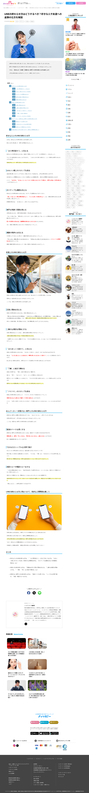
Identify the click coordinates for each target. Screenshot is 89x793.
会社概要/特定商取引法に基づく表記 (40, 768)
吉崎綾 (73, 179)
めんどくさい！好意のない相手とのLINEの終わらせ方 (23, 119)
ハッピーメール (76, 166)
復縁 (78, 183)
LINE (17, 21)
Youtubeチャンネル (76, 153)
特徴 (69, 128)
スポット (68, 162)
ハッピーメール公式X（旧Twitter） (65, 764)
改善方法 (78, 188)
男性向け (68, 196)
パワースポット (69, 168)
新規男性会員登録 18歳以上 (14, 780)
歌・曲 (78, 190)
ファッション (78, 168)
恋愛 (69, 112)
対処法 (27, 21)
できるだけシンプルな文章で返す (22, 124)
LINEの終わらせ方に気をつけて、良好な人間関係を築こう (24, 129)
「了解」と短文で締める (20, 113)
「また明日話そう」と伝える (21, 89)
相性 (74, 196)
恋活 (69, 116)
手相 (73, 188)
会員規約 (35, 764)
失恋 (69, 101)
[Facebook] (28, 592)
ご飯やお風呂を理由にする (20, 108)
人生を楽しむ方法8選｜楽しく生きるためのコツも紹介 (37, 652)
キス (68, 160)
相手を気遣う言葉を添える (20, 97)
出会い (68, 31)
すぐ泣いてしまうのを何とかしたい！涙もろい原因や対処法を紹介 (16, 696)
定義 (69, 108)
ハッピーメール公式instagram (64, 766)
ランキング (38, 758)
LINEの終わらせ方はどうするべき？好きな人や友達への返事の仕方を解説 (44, 7)
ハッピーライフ (20, 7)
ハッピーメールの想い (13, 769)
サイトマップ (61, 776)
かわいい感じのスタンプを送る (22, 91)
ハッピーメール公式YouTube (64, 768)
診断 (67, 51)
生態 (79, 192)
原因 (68, 179)
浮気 (83, 190)
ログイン (54, 722)
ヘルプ (10, 784)
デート (82, 162)
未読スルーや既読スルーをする (22, 127)
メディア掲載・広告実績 (38, 782)
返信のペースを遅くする (20, 121)
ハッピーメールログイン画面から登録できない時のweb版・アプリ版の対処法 (75, 34)
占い (80, 177)
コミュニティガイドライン (38, 772)
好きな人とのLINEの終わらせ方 (18, 86)
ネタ (79, 164)
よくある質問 (11, 773)
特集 (26, 7)
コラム (70, 89)
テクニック (22, 21)
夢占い (79, 179)
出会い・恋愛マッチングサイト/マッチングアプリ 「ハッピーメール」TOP (19, 765)
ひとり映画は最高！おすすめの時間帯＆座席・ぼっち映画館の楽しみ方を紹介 (16, 653)
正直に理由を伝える (19, 105)
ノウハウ (68, 166)
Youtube (68, 153)
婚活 (69, 105)
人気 (76, 175)
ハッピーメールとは (13, 767)
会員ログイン (11, 782)
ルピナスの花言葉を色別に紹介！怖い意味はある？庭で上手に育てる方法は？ (37, 696)
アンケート (71, 85)
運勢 (68, 205)
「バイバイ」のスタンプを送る (22, 116)
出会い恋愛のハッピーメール (9, 7)
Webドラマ (79, 151)
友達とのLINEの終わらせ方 (17, 102)
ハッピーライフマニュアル (48, 758)
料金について (11, 771)
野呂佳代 (68, 207)
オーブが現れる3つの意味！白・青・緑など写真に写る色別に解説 (75, 74)
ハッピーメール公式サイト (40, 620)
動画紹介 (74, 177)
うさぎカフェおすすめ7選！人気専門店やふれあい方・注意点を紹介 (37, 674)
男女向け (32, 21)
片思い (70, 124)
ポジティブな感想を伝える (20, 94)
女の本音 (73, 181)
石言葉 (80, 196)
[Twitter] (34, 592)
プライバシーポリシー (38, 766)
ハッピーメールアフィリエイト (64, 772)
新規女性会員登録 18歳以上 (14, 778)
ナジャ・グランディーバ (71, 164)
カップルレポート (37, 776)
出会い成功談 (36, 778)
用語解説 (68, 194)
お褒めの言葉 (36, 780)
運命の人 (73, 205)
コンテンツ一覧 (61, 774)
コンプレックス (81, 160)
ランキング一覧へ (75, 79)
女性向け (80, 181)
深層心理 (70, 120)
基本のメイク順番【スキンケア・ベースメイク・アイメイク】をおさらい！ (16, 674)
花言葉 (68, 203)
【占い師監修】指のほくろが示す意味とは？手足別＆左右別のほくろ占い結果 (75, 54)
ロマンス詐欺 (69, 175)
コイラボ (73, 160)
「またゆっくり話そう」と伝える (22, 110)
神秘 (67, 71)
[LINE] (39, 592)
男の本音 (75, 194)
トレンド (70, 93)
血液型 (74, 203)
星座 (68, 190)
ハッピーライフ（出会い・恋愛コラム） (41, 784)
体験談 (81, 175)
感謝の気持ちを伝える (19, 100)
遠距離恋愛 (80, 205)
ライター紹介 (59, 758)
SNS (73, 151)
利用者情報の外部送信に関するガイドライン (42, 770)
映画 (73, 190)
